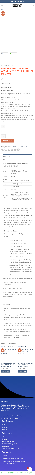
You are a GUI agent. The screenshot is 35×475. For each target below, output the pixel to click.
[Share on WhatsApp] (2, 149)
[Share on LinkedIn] (18, 149)
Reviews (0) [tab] (6, 159)
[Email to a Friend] (12, 149)
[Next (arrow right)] (31, 237)
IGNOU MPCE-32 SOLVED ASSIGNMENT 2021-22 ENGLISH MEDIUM (8, 364)
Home (3, 65)
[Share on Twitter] (9, 149)
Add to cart (7, 141)
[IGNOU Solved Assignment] (17, 5)
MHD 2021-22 (22, 147)
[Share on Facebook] (6, 149)
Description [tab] (6, 156)
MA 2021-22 (9, 65)
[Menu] (2, 5)
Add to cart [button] (5, 371)
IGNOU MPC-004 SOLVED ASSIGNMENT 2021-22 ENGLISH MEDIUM (25, 364)
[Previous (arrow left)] (3, 237)
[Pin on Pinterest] (15, 149)
